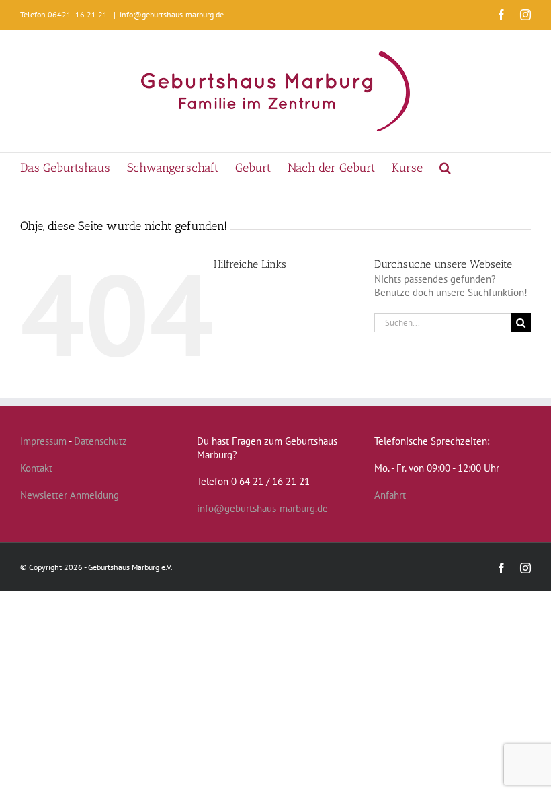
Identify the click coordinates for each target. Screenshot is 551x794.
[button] (445, 166)
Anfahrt (390, 495)
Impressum (43, 441)
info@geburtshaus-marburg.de (172, 14)
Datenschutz (100, 441)
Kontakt (36, 468)
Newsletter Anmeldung (69, 495)
